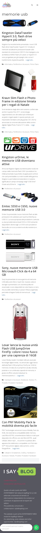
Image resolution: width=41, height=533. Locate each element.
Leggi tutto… (30, 60)
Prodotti (5, 383)
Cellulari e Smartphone (12, 453)
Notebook (24, 380)
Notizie (31, 380)
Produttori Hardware (15, 383)
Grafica (23, 453)
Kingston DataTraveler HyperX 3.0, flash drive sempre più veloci (17, 36)
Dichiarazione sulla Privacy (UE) (14, 484)
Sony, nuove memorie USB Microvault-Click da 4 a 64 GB (19, 271)
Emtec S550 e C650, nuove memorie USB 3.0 (19, 208)
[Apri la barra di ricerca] (32, 5)
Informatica (8, 64)
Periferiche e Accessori (21, 64)
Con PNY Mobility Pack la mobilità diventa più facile (19, 424)
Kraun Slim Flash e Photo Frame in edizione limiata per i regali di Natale (19, 101)
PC (36, 380)
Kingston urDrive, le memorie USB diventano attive (18, 160)
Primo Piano (34, 64)
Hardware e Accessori (12, 380)
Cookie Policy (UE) (10, 480)
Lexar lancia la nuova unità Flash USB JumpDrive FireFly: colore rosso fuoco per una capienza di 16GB (20, 350)
